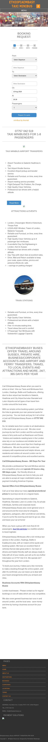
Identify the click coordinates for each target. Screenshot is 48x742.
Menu (24, 10)
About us (5, 673)
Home (4, 669)
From (14, 55)
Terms (4, 692)
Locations (6, 688)
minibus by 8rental (21, 120)
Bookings (5, 681)
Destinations (7, 677)
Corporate (6, 684)
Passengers (17, 103)
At (13, 95)
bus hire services (20, 529)
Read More (14, 202)
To (13, 71)
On (13, 87)
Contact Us (6, 696)
